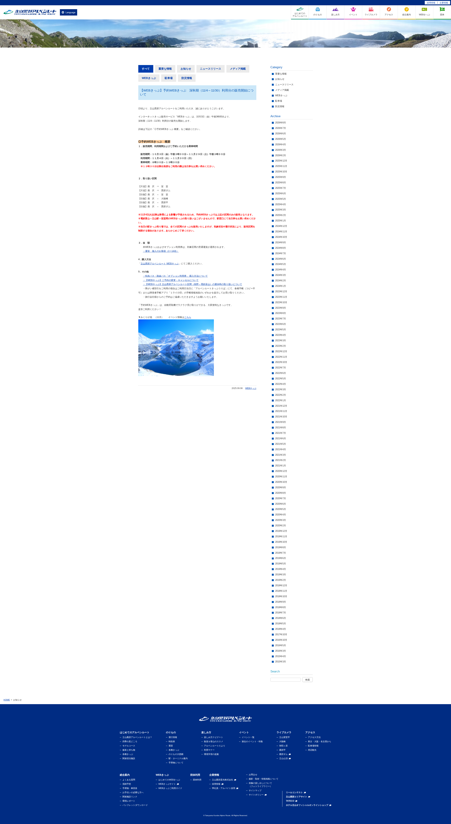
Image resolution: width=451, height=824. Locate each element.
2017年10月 (281, 634)
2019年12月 (281, 531)
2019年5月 (280, 563)
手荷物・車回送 (129, 788)
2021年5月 (280, 444)
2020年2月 (280, 525)
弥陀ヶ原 (283, 746)
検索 (307, 679)
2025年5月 (280, 199)
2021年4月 (280, 449)
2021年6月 (280, 438)
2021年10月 (281, 416)
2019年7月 (280, 553)
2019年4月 (280, 569)
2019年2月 (280, 580)
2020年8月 (280, 493)
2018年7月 (280, 612)
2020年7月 (280, 498)
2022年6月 (280, 373)
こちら (187, 317)
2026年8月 (280, 122)
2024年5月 (280, 264)
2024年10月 (281, 237)
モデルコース (128, 746)
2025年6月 (280, 193)
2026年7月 (280, 128)
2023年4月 (280, 335)
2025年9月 (280, 177)
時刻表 (172, 741)
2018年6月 (280, 618)
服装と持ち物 (128, 750)
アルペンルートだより (214, 746)
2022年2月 (280, 395)
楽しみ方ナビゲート (213, 737)
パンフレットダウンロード (135, 805)
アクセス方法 (314, 737)
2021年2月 (280, 460)
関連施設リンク (129, 796)
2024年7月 (280, 253)
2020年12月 (281, 471)
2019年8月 (280, 547)
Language (70, 12)
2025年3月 (280, 209)
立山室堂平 (284, 737)
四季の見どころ (129, 741)
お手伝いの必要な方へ (133, 792)
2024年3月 (280, 275)
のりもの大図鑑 (176, 754)
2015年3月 (280, 661)
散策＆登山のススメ (213, 741)
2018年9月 (280, 602)
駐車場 (169, 77)
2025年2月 (280, 215)
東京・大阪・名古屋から (319, 741)
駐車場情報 (313, 746)
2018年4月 (280, 629)
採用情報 (431, 3)
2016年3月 (280, 651)
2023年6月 (280, 324)
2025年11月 (281, 166)
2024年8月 (280, 248)
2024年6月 (280, 259)
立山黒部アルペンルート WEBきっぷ (160, 263)
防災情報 (186, 77)
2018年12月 (281, 585)
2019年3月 (280, 574)
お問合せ (253, 774)
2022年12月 (281, 351)
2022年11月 (281, 357)
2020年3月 (280, 520)
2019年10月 (281, 542)
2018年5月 (280, 623)
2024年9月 (280, 242)
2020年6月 (280, 504)
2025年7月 (280, 188)
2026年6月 (280, 133)
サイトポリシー (256, 795)
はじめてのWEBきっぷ (169, 780)
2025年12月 (281, 160)
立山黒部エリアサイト (296, 796)
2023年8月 (280, 313)
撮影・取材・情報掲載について (263, 779)
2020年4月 (280, 514)
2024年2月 (280, 280)
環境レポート (128, 801)
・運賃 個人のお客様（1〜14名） (161, 251)
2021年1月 (280, 465)
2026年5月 (280, 139)
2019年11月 (281, 536)
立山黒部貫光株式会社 (222, 780)
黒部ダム (283, 754)
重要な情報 (165, 68)
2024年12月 (281, 226)
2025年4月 (280, 204)
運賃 (171, 746)
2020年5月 (280, 509)
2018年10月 (281, 596)
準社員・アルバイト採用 (223, 788)
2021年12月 (281, 406)
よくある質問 (128, 780)
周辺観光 (312, 750)
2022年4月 (280, 384)
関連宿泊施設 (128, 758)
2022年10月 (281, 362)
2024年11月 (281, 231)
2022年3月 (280, 389)
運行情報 (173, 737)
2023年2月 (280, 346)
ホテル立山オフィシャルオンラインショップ (307, 805)
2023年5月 (280, 329)
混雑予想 (126, 784)
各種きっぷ (127, 754)
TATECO (290, 801)
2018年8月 (280, 607)
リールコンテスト (294, 792)
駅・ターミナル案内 (178, 758)
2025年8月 (280, 182)
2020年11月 (281, 476)
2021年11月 (281, 411)
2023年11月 (281, 297)
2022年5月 (280, 378)
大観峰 (282, 741)
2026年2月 (280, 155)
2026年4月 (280, 144)
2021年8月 (280, 427)
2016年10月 (281, 640)
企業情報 (444, 3)
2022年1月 (280, 400)
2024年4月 (280, 269)
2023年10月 (281, 302)
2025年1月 (280, 220)
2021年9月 (280, 422)
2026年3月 (280, 150)
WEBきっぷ (149, 77)
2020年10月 (281, 482)
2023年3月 (280, 340)
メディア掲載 (238, 68)
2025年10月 (281, 171)
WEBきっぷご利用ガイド (170, 788)
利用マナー (209, 750)
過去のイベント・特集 (252, 741)
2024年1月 (280, 286)
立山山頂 (283, 758)
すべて (146, 68)
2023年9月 (280, 308)
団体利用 (197, 780)
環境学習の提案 (211, 754)
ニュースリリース (210, 68)
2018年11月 (281, 591)
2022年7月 (280, 367)
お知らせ (186, 68)
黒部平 (282, 750)
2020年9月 (280, 487)
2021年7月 (280, 433)
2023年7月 (280, 318)
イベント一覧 (248, 737)
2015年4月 (280, 656)
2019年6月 (280, 558)
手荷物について (176, 762)
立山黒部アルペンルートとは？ (137, 737)
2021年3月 (280, 455)
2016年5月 (280, 645)
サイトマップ (255, 790)
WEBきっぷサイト (167, 784)
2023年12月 (281, 291)
